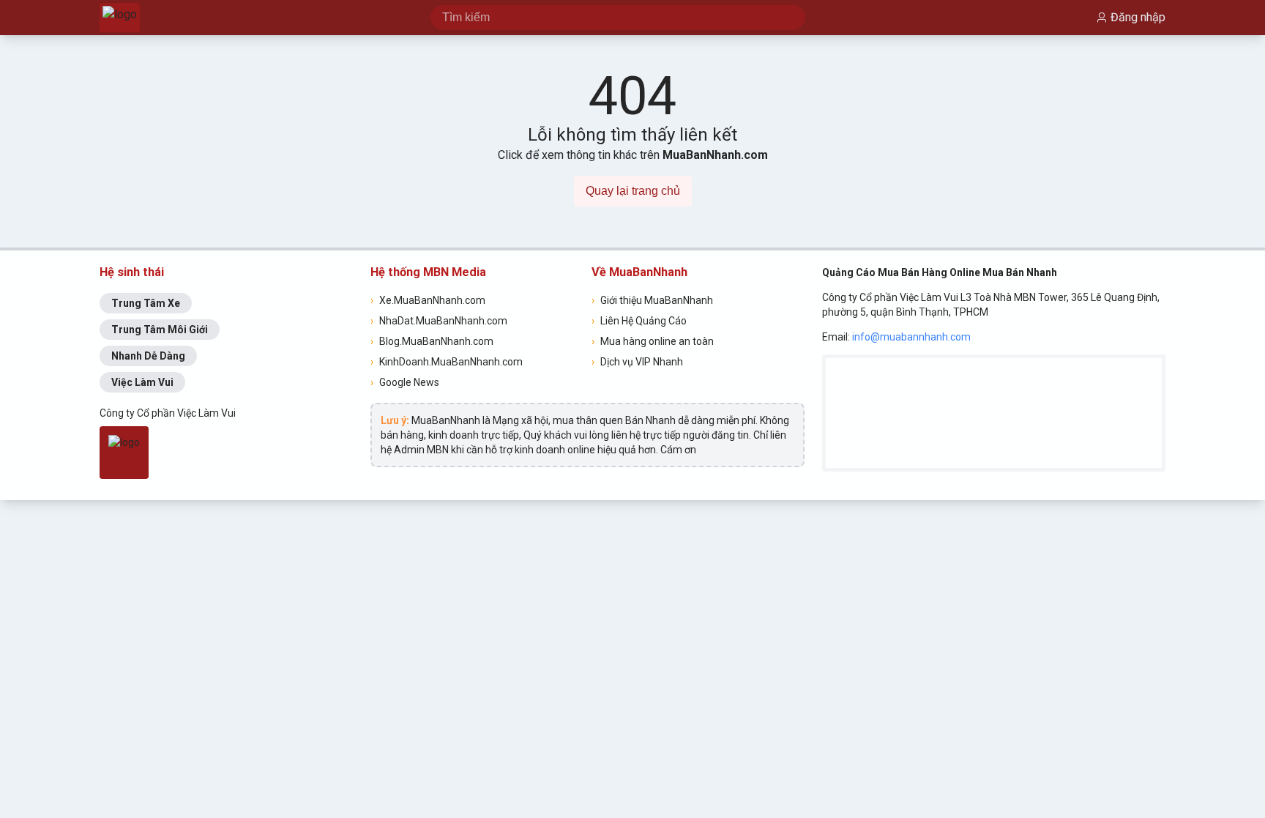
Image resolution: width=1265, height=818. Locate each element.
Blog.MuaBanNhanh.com (431, 341)
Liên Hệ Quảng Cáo (639, 321)
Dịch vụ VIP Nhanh (637, 362)
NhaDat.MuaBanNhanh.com (438, 321)
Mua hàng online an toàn (653, 341)
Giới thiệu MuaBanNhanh (652, 300)
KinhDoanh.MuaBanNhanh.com (446, 362)
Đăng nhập (1138, 17)
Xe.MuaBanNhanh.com (427, 300)
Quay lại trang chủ (633, 191)
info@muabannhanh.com (911, 337)
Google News (404, 382)
